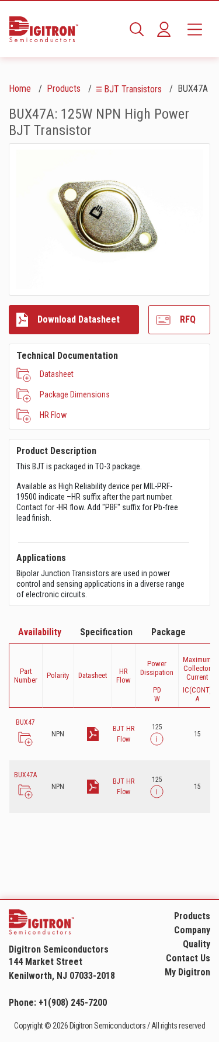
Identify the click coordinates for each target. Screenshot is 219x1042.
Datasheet (57, 374)
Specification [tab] (106, 632)
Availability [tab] (39, 632)
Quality (196, 944)
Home (20, 88)
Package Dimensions (75, 394)
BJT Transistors (133, 89)
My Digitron (187, 972)
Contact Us (188, 958)
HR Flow (53, 415)
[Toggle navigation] (195, 29)
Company (192, 930)
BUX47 (25, 722)
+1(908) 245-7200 (73, 1002)
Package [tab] (168, 632)
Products (64, 88)
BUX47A (25, 775)
